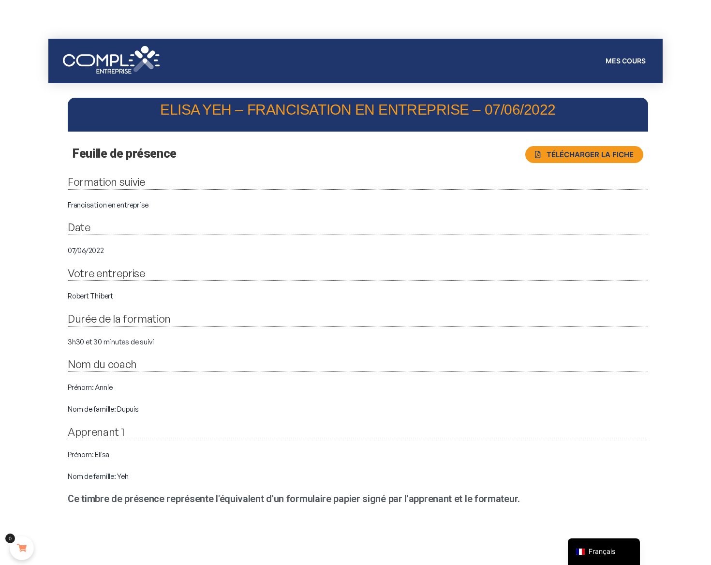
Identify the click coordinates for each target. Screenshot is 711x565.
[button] (584, 154)
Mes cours (626, 61)
